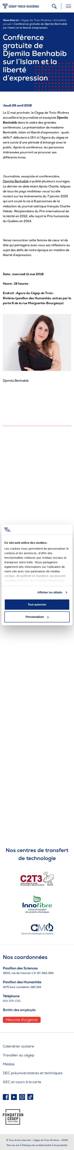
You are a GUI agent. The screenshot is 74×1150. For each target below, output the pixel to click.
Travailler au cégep (18, 1055)
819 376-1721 (11, 1001)
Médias (9, 1064)
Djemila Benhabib (16, 181)
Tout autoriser (37, 604)
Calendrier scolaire (18, 1046)
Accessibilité (60, 1145)
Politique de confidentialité (36, 1145)
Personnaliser (35, 616)
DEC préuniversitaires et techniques (32, 1073)
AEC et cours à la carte (22, 1082)
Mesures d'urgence (22, 1020)
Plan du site (13, 1145)
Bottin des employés (19, 1010)
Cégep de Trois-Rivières (36, 20)
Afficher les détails (49, 592)
